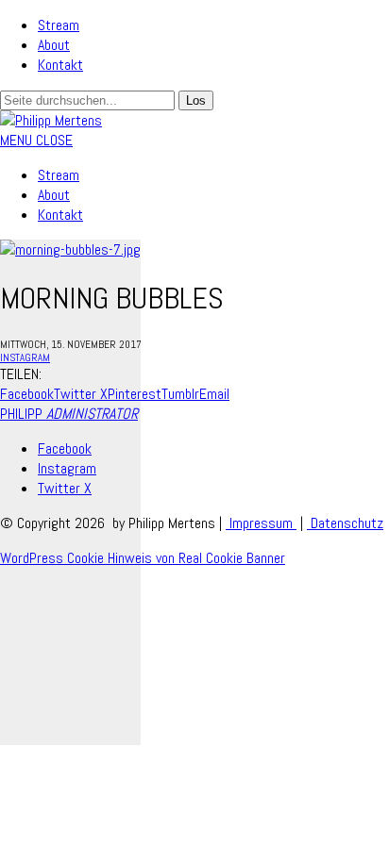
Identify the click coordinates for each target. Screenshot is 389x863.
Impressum (261, 523)
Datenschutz (345, 523)
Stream (58, 25)
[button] (36, 140)
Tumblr (180, 394)
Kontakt (60, 65)
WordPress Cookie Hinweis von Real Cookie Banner (142, 558)
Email (214, 394)
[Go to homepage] (51, 120)
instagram (25, 357)
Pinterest (134, 394)
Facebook (27, 394)
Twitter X (81, 394)
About (54, 45)
